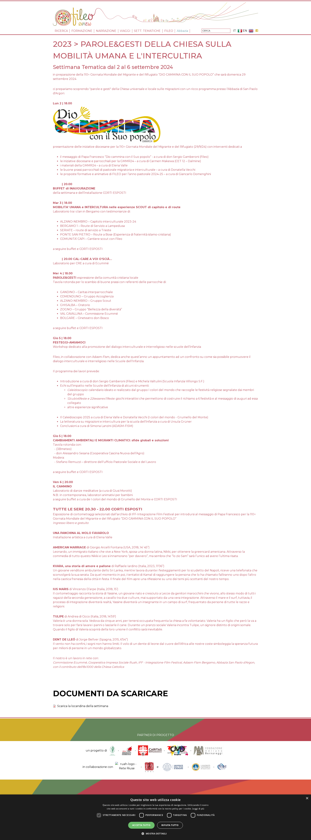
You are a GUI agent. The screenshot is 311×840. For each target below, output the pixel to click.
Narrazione (106, 31)
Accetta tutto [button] (141, 825)
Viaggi (125, 31)
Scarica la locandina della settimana (82, 706)
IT (234, 30)
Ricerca (61, 31)
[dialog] (155, 817)
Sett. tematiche (147, 31)
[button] (155, 833)
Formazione (81, 31)
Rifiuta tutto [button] (170, 825)
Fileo (168, 31)
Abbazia (182, 31)
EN (245, 30)
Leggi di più (198, 808)
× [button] (307, 798)
